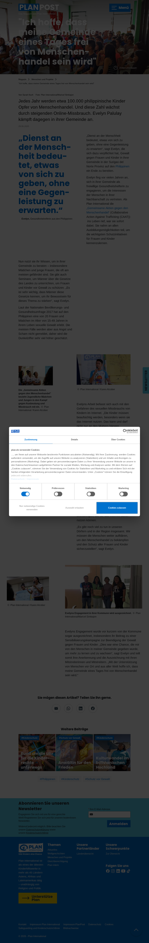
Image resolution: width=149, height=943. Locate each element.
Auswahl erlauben (74, 508)
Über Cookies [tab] (118, 439)
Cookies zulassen (117, 508)
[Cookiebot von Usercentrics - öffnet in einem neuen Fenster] (125, 431)
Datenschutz (18, 479)
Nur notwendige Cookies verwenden (32, 508)
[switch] (58, 494)
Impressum (33, 479)
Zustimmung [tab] (30, 439)
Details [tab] (74, 439)
